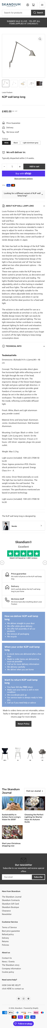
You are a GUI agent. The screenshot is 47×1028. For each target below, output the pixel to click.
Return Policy (23, 724)
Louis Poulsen (7, 92)
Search (40, 12)
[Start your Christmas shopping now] (12, 832)
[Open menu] (42, 5)
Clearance (6, 911)
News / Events (8, 961)
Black (16, 143)
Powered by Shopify (31, 1008)
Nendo (14, 526)
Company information (11, 968)
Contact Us (7, 958)
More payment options (23, 178)
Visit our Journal (33, 791)
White (6, 143)
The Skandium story (10, 965)
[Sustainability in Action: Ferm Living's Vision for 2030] (12, 803)
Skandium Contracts (11, 900)
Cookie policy (8, 972)
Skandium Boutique (10, 907)
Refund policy (8, 934)
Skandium (18, 1008)
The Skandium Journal (11, 897)
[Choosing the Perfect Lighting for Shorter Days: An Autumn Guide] (35, 803)
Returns (5, 941)
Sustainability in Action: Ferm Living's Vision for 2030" (11, 817)
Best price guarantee (11, 931)
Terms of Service (9, 927)
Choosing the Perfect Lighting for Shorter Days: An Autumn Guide (34, 818)
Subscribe (38, 877)
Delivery (5, 938)
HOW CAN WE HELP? (11, 985)
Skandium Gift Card (10, 904)
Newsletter (6, 914)
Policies (5, 945)
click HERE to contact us (13, 988)
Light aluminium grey (30, 143)
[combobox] (23, 13)
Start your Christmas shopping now (11, 844)
